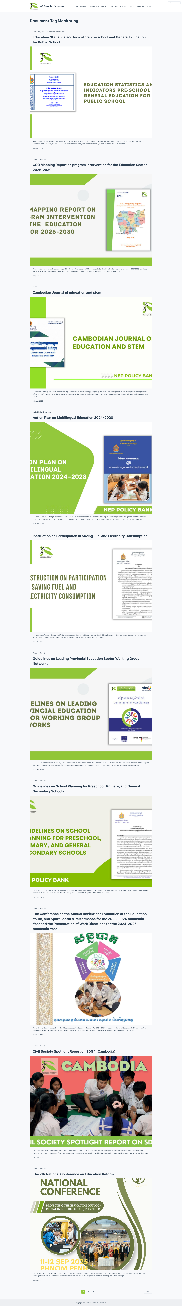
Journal (35, 287)
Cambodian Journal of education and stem (67, 292)
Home (76, 6)
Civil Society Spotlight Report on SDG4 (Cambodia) (74, 1051)
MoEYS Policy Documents (56, 31)
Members (83, 6)
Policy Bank (114, 6)
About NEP (140, 6)
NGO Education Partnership (51, 6)
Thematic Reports (39, 159)
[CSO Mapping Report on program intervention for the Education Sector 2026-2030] (91, 220)
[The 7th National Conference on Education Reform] (91, 1224)
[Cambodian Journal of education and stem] (91, 342)
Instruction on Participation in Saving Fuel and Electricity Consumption (90, 536)
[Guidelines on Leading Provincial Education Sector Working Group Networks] (91, 714)
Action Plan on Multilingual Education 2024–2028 (73, 418)
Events (103, 6)
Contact (149, 6)
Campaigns (123, 6)
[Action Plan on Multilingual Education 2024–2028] (91, 468)
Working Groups (93, 6)
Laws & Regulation (39, 31)
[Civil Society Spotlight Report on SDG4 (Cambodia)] (91, 1101)
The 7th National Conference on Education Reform (73, 1174)
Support (132, 6)
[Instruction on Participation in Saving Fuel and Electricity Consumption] (91, 586)
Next (147, 1291)
